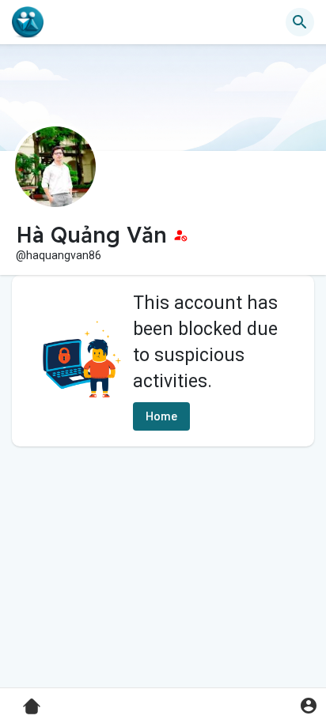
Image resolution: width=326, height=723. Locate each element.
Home (161, 416)
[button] (308, 705)
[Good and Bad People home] (28, 22)
